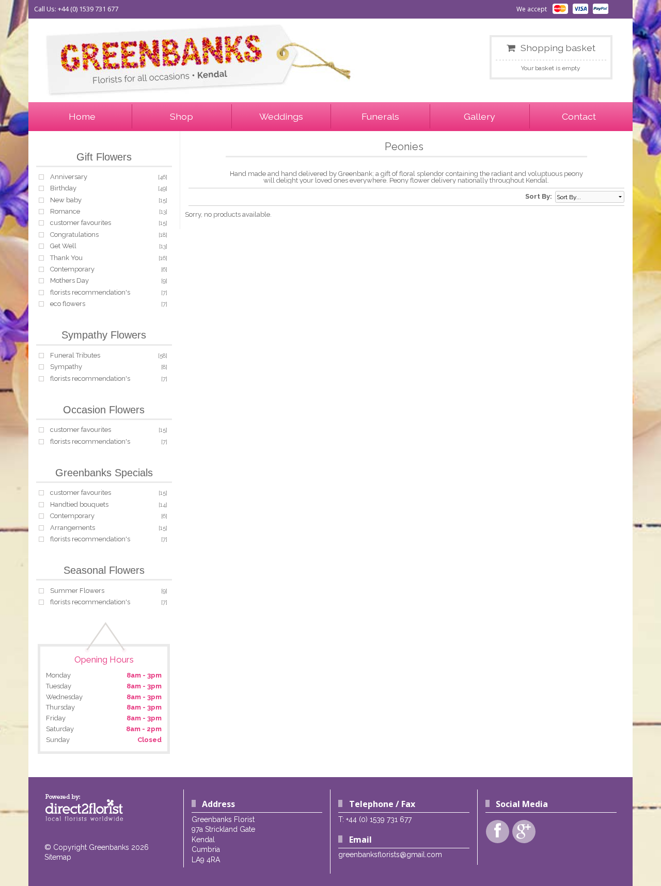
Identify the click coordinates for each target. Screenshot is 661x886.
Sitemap (57, 857)
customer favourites (80, 223)
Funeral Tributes (75, 355)
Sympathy (66, 366)
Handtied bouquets (79, 504)
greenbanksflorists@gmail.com (390, 854)
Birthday (63, 188)
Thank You (66, 258)
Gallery (479, 116)
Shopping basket (558, 47)
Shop (181, 116)
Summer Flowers (77, 590)
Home (82, 116)
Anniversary (68, 177)
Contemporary (72, 269)
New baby (66, 200)
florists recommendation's (90, 292)
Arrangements (72, 527)
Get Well (63, 246)
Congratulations (74, 234)
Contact (579, 116)
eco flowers (67, 304)
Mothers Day (69, 280)
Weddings (281, 116)
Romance (65, 211)
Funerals (380, 116)
